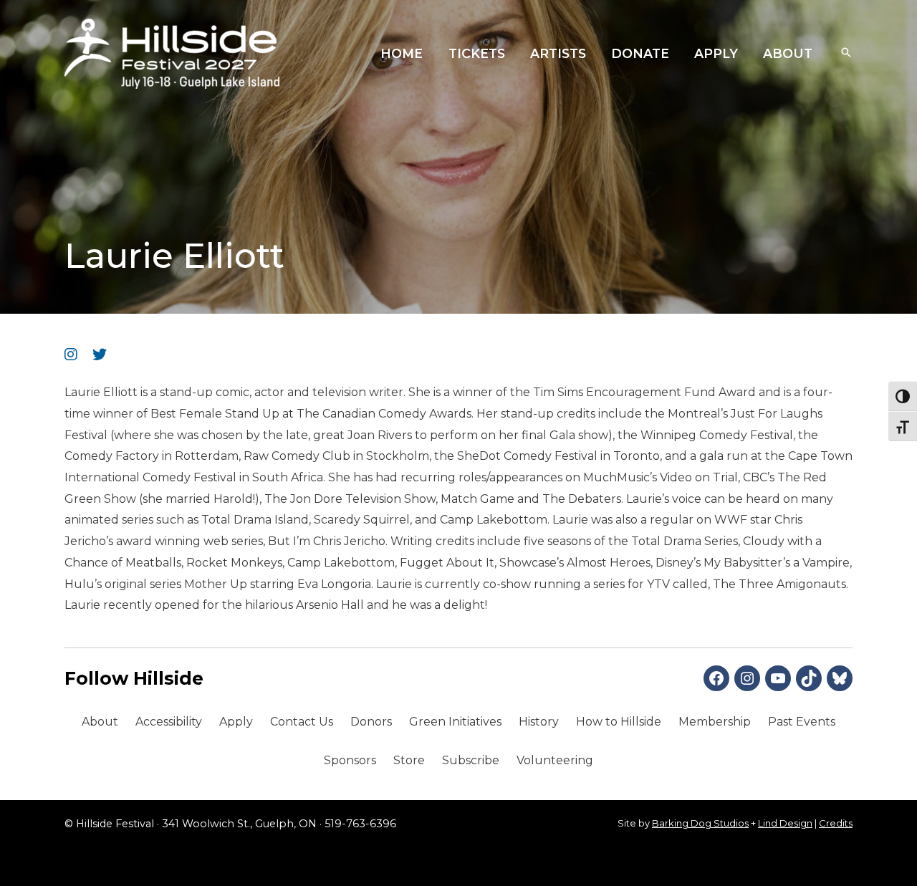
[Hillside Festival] (171, 52)
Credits (836, 823)
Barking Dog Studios (700, 823)
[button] (846, 54)
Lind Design (785, 823)
